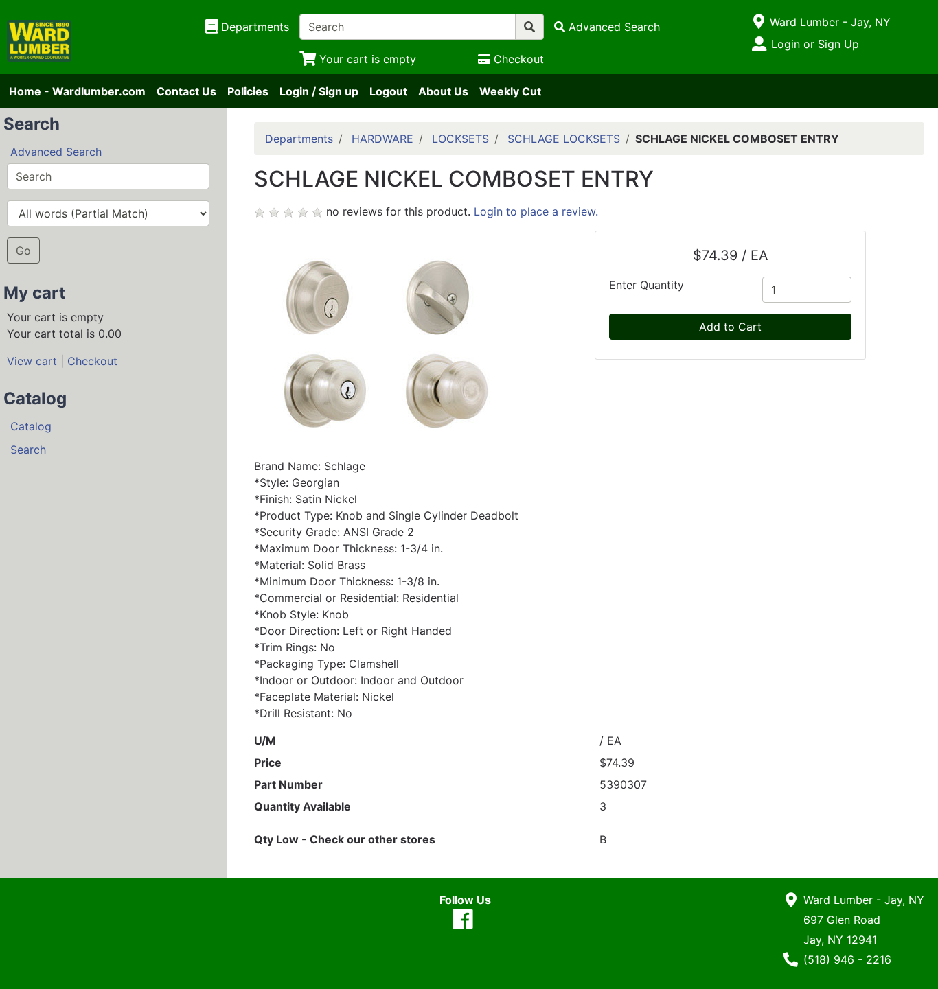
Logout (388, 91)
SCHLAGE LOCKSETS (563, 139)
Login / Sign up (318, 91)
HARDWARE (382, 139)
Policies (247, 91)
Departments (299, 139)
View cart (32, 361)
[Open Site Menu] (758, 22)
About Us (443, 91)
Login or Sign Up (815, 44)
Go (23, 250)
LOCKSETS (460, 139)
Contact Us (186, 91)
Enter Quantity (646, 285)
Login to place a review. (536, 211)
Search (28, 449)
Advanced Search (56, 152)
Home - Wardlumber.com (77, 91)
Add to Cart (730, 327)
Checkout (92, 361)
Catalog (31, 426)
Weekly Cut (510, 91)
